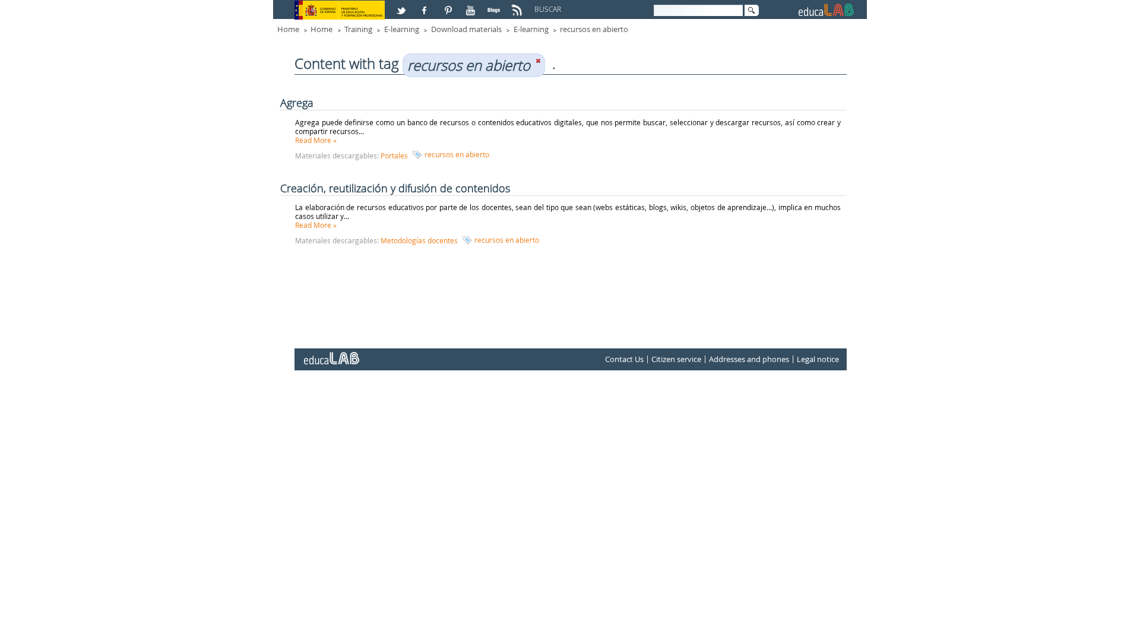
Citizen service (676, 359)
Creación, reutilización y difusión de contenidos (395, 188)
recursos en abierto (594, 29)
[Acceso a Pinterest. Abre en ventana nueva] (449, 5)
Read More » (316, 140)
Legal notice (818, 359)
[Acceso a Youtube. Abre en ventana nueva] (472, 5)
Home (288, 29)
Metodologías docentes (419, 240)
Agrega (297, 103)
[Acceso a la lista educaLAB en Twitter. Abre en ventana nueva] (402, 5)
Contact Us (624, 359)
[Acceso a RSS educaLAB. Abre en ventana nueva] (518, 5)
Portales (394, 155)
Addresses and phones (749, 359)
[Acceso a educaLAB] (330, 353)
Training (358, 29)
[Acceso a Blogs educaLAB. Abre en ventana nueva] (495, 5)
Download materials (466, 29)
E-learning (401, 29)
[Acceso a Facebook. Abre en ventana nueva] (425, 5)
